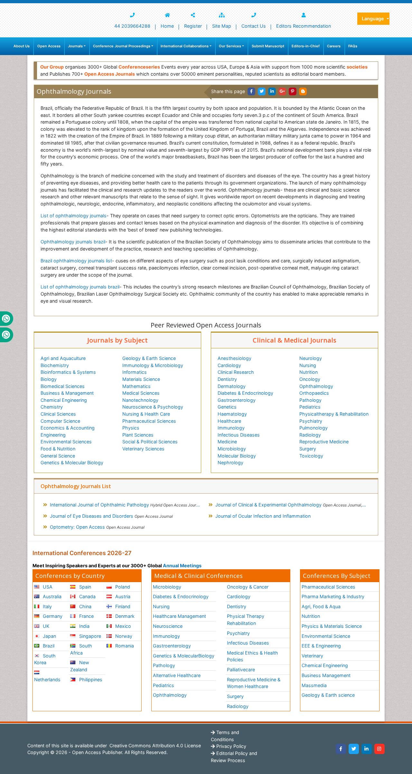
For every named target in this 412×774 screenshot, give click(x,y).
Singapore (89, 636)
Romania (124, 645)
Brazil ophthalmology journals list (76, 260)
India (83, 626)
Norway (123, 636)
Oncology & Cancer (247, 587)
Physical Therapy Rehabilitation (245, 619)
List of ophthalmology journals (74, 215)
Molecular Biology (237, 455)
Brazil (48, 645)
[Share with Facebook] (251, 91)
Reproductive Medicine (324, 441)
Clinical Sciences (58, 414)
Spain (84, 587)
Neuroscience (168, 626)
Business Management (326, 675)
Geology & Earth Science (149, 358)
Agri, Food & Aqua (321, 606)
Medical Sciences (141, 393)
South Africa (81, 649)
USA (47, 587)
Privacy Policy (230, 746)
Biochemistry (55, 365)
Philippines (90, 679)
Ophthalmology (316, 386)
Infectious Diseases (239, 435)
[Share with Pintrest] (292, 91)
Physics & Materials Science (332, 626)
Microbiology (232, 448)
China (84, 606)
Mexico (122, 626)
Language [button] (373, 18)
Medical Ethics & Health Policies (252, 656)
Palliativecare (241, 669)
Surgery (307, 448)
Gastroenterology (237, 400)
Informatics (134, 372)
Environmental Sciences (66, 441)
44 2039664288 (132, 26)
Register (193, 26)
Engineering (53, 435)
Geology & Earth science (328, 695)
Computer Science (60, 421)
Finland (122, 606)
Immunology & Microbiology (152, 365)
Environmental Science (326, 636)
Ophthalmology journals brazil (73, 241)
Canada (87, 596)
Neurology (310, 358)
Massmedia (314, 685)
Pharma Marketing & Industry (333, 596)
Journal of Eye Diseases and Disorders (111, 516)
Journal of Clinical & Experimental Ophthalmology (293, 504)
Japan (49, 636)
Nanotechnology (140, 400)
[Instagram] (379, 749)
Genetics (227, 407)
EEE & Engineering (321, 645)
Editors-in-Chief (306, 46)
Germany (52, 616)
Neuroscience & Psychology (152, 407)
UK (45, 626)
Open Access (49, 46)
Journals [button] (75, 46)
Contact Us (253, 26)
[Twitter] (354, 749)
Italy (47, 606)
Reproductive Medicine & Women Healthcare (253, 683)
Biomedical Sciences (63, 386)
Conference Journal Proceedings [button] (121, 46)
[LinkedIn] (366, 749)
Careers (334, 46)
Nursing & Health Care (146, 414)
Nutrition (308, 372)
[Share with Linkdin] (272, 91)
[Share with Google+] (282, 91)
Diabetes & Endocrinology (245, 393)
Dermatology (232, 386)
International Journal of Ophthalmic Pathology (125, 504)
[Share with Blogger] (303, 91)
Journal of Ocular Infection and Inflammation (263, 516)
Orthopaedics (314, 393)
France (86, 616)
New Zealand (79, 666)
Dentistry (227, 379)
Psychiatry (310, 421)
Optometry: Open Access (97, 527)
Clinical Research (236, 372)
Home (167, 26)
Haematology (232, 414)
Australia (51, 596)
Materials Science (141, 379)
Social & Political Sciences (150, 441)
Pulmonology (313, 427)
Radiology (310, 435)
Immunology (231, 427)
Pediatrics (310, 407)
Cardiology (229, 365)
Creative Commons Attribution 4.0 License (154, 745)
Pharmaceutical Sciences (149, 421)
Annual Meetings (182, 565)
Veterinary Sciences (143, 448)
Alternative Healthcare (177, 675)
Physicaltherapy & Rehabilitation (334, 414)
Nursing (307, 365)
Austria (122, 596)
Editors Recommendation (303, 26)
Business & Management (67, 393)
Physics (130, 427)
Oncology (309, 379)
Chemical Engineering (64, 400)
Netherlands (47, 679)
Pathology (310, 400)
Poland (122, 587)
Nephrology (230, 462)
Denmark (124, 616)
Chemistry (52, 407)
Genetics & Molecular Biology (72, 462)
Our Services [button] (230, 46)
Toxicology (311, 455)
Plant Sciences (138, 435)
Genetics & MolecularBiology (183, 655)
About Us (22, 46)
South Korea (45, 659)
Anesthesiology (234, 358)
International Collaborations (185, 46)
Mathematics (136, 386)
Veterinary (312, 655)
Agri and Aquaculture (63, 358)
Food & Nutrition (58, 448)
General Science (58, 455)
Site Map (221, 26)
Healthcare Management (179, 616)
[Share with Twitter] (262, 91)
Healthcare (229, 421)
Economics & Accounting (68, 427)
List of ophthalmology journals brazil (80, 286)
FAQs (352, 46)
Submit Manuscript (268, 46)
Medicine (227, 441)
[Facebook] (341, 749)
